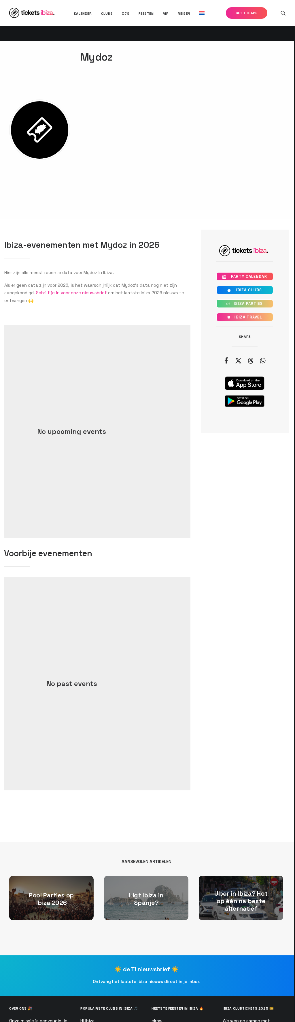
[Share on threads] (250, 360)
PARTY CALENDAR (244, 276)
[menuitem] (83, 13)
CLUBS (107, 13)
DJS (126, 13)
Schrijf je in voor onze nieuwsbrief (71, 292)
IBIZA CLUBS (244, 290)
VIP (166, 13)
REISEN (184, 13)
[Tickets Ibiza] (32, 13)
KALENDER (83, 13)
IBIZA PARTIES (244, 303)
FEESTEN (146, 13)
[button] (283, 13)
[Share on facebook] (226, 360)
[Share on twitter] (238, 360)
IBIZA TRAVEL (244, 317)
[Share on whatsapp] (262, 360)
